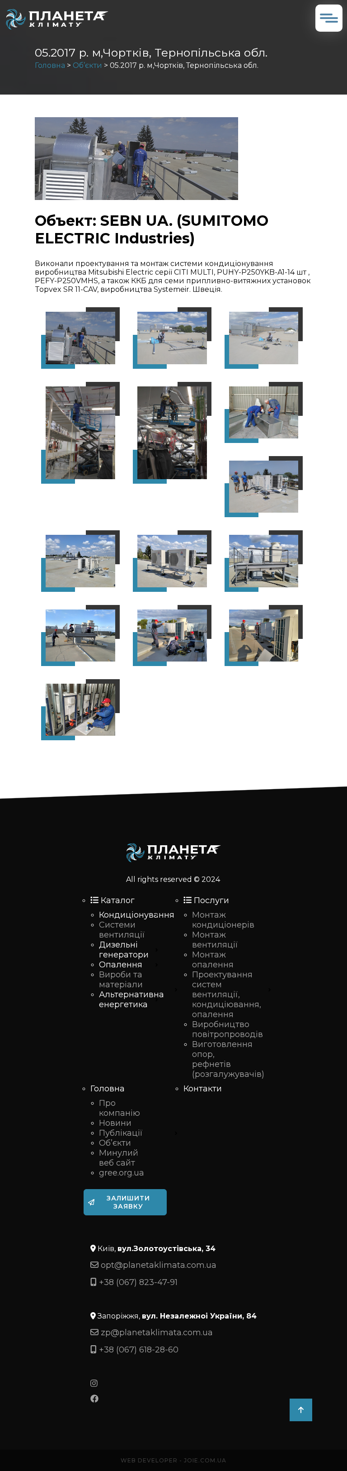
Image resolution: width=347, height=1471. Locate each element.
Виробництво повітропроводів (227, 1029)
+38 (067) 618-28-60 (137, 1350)
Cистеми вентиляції (122, 930)
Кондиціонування (136, 915)
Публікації (121, 1133)
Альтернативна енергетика (131, 999)
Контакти (202, 1089)
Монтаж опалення (213, 960)
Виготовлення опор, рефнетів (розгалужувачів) (228, 1059)
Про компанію (119, 1108)
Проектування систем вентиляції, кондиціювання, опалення (226, 994)
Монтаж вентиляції (215, 940)
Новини (115, 1123)
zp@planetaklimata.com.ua (155, 1333)
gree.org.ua (121, 1173)
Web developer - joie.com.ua (173, 1460)
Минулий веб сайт (118, 1158)
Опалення (120, 965)
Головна (50, 65)
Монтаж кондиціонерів (223, 920)
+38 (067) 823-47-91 (137, 1282)
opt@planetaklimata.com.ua (157, 1265)
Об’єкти (87, 65)
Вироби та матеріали (121, 980)
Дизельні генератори (124, 950)
